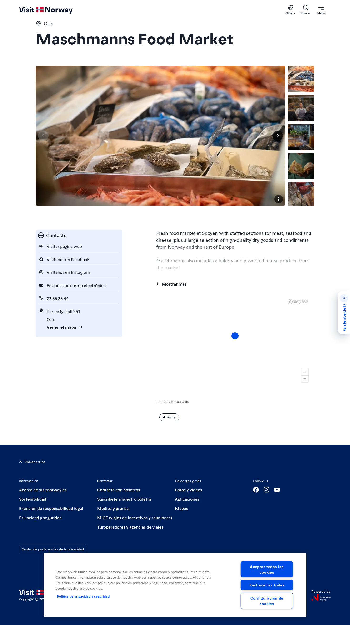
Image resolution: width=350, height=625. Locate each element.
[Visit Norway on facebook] (256, 490)
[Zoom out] (304, 378)
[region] (175, 585)
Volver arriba (35, 461)
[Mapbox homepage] (297, 301)
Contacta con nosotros (118, 489)
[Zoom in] (304, 371)
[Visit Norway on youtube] (277, 490)
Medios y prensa (113, 508)
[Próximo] (277, 136)
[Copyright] (278, 199)
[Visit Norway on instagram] (266, 490)
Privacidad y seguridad (40, 517)
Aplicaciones (187, 499)
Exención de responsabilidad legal (51, 508)
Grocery (169, 417)
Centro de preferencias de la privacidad (53, 549)
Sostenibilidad (32, 499)
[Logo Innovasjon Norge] (321, 597)
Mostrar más (174, 284)
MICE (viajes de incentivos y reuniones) (134, 517)
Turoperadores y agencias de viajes (130, 526)
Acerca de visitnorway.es (43, 489)
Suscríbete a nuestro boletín (124, 499)
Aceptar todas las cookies (267, 569)
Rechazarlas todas (267, 584)
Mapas (181, 508)
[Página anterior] (43, 136)
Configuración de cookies (267, 600)
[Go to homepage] (53, 10)
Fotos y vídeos (188, 489)
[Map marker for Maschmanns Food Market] (235, 335)
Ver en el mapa (61, 327)
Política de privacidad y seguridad (83, 596)
